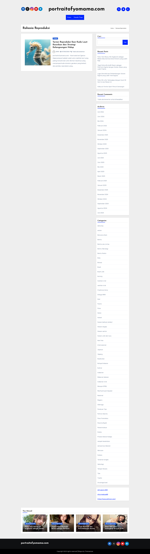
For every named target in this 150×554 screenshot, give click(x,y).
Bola (98, 258)
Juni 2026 (100, 116)
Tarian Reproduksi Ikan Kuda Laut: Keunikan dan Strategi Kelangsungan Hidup (70, 44)
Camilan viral (101, 281)
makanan (100, 372)
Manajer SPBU (102, 386)
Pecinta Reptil (102, 423)
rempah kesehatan (103, 441)
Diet (98, 299)
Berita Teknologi (102, 249)
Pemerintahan (102, 427)
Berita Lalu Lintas (103, 244)
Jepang (100, 354)
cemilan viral (101, 285)
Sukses (99, 455)
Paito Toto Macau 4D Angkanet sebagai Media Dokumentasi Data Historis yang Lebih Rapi (112, 58)
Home (69, 17)
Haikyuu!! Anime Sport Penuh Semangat (110, 86)
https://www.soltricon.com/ (106, 499)
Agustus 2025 (102, 153)
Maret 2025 (101, 176)
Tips (98, 473)
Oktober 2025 (102, 144)
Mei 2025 (100, 167)
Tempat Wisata (102, 469)
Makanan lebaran (103, 377)
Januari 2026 (102, 130)
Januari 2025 (101, 185)
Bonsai (99, 262)
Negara (99, 400)
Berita (99, 239)
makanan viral (102, 382)
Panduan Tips (102, 409)
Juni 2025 (100, 162)
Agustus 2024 (102, 208)
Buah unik (100, 272)
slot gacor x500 (102, 490)
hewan (99, 317)
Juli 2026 (100, 112)
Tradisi (99, 478)
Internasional (101, 345)
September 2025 (103, 148)
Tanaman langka (103, 459)
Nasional (100, 395)
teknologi (100, 464)
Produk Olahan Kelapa (104, 437)
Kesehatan (101, 359)
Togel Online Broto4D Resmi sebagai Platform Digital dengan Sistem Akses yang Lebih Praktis (112, 67)
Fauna (55, 38)
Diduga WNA (101, 294)
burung (99, 276)
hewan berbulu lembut (104, 322)
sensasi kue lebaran (104, 446)
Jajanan (100, 349)
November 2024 (102, 194)
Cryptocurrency (102, 290)
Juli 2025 (100, 158)
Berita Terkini (101, 253)
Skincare (100, 450)
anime (99, 230)
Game (99, 313)
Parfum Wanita (102, 414)
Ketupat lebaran (102, 363)
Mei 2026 (100, 121)
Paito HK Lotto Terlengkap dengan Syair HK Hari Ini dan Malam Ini (115, 528)
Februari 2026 (102, 126)
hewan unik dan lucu (104, 336)
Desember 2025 (102, 135)
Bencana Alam (102, 235)
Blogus (80, 551)
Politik (99, 432)
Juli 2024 (100, 213)
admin (57, 51)
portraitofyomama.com (77, 9)
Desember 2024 (102, 190)
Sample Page (78, 17)
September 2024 (103, 203)
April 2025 (100, 171)
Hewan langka (102, 327)
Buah (99, 267)
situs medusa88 (102, 494)
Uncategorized (102, 482)
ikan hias (100, 340)
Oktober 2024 (102, 199)
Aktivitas (100, 226)
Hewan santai (102, 331)
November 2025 (102, 139)
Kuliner (99, 368)
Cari (99, 36)
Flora (99, 308)
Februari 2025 (102, 181)
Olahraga (100, 404)
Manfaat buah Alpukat (104, 391)
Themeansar (89, 551)
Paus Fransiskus (102, 418)
